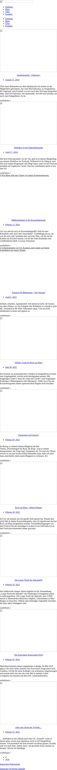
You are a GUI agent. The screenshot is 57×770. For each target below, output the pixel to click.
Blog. (7, 9)
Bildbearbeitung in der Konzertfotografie (29, 220)
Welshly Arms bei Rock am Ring (28, 363)
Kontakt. (9, 14)
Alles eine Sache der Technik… (28, 727)
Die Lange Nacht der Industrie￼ (28, 580)
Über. (7, 12)
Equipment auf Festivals (28, 435)
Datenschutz (15, 764)
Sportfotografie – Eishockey (28, 75)
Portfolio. (9, 7)
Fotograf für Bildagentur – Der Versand (28, 292)
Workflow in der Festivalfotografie (28, 148)
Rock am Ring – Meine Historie (28, 507)
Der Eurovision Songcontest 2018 (28, 655)
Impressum (4, 764)
